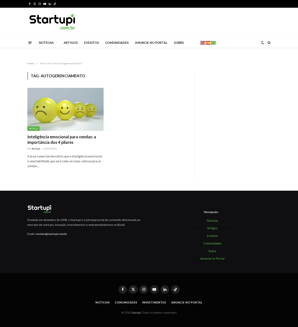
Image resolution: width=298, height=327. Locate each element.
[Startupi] (52, 22)
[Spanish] (208, 42)
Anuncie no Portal (186, 302)
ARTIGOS (71, 42)
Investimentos (154, 302)
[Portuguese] (213, 42)
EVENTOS (91, 42)
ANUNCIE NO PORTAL (151, 42)
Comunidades (126, 302)
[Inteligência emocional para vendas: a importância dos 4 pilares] (65, 109)
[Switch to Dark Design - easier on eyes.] (262, 42)
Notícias (102, 302)
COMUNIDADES (117, 42)
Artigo (33, 128)
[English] (203, 42)
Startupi (36, 148)
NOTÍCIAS (46, 42)
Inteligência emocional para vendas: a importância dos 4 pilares (61, 139)
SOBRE (179, 42)
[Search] (269, 42)
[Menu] (30, 42)
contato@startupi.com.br (51, 234)
